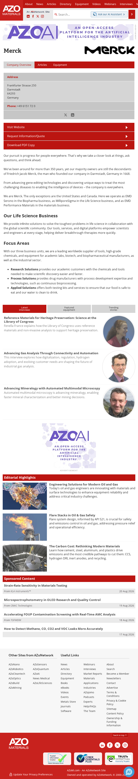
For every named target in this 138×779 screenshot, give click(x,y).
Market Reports (93, 673)
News (64, 664)
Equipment (67, 678)
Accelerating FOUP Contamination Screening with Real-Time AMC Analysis (59, 614)
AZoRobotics (16, 669)
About (110, 664)
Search (111, 669)
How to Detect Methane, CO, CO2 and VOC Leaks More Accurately (53, 629)
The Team (89, 711)
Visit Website (16, 127)
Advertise (112, 687)
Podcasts (89, 697)
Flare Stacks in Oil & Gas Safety (72, 515)
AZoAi (36, 673)
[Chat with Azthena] (129, 771)
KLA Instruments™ (21, 591)
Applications (91, 683)
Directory (65, 4)
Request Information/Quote (26, 136)
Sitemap (111, 709)
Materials (89, 678)
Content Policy (115, 713)
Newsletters (114, 678)
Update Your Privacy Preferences (33, 774)
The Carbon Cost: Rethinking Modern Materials (84, 546)
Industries (90, 687)
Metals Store (68, 701)
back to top (119, 735)
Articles (65, 669)
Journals (66, 706)
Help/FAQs (90, 706)
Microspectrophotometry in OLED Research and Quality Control (52, 600)
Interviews (90, 669)
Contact (111, 683)
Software (66, 711)
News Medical (41, 678)
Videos (65, 692)
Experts (88, 701)
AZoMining (15, 687)
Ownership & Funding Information (114, 721)
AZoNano (14, 664)
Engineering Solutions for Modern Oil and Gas (83, 484)
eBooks (65, 687)
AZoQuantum (41, 669)
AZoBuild (14, 683)
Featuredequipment (69, 308)
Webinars (89, 664)
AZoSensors (40, 664)
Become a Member (118, 673)
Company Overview (19, 65)
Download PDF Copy (21, 145)
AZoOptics (15, 678)
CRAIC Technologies (21, 605)
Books (64, 683)
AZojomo (89, 692)
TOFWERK (16, 620)
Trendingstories (113, 308)
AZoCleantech (17, 673)
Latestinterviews (24, 308)
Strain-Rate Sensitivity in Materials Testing (35, 585)
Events (65, 697)
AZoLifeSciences (42, 683)
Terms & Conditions (113, 694)
